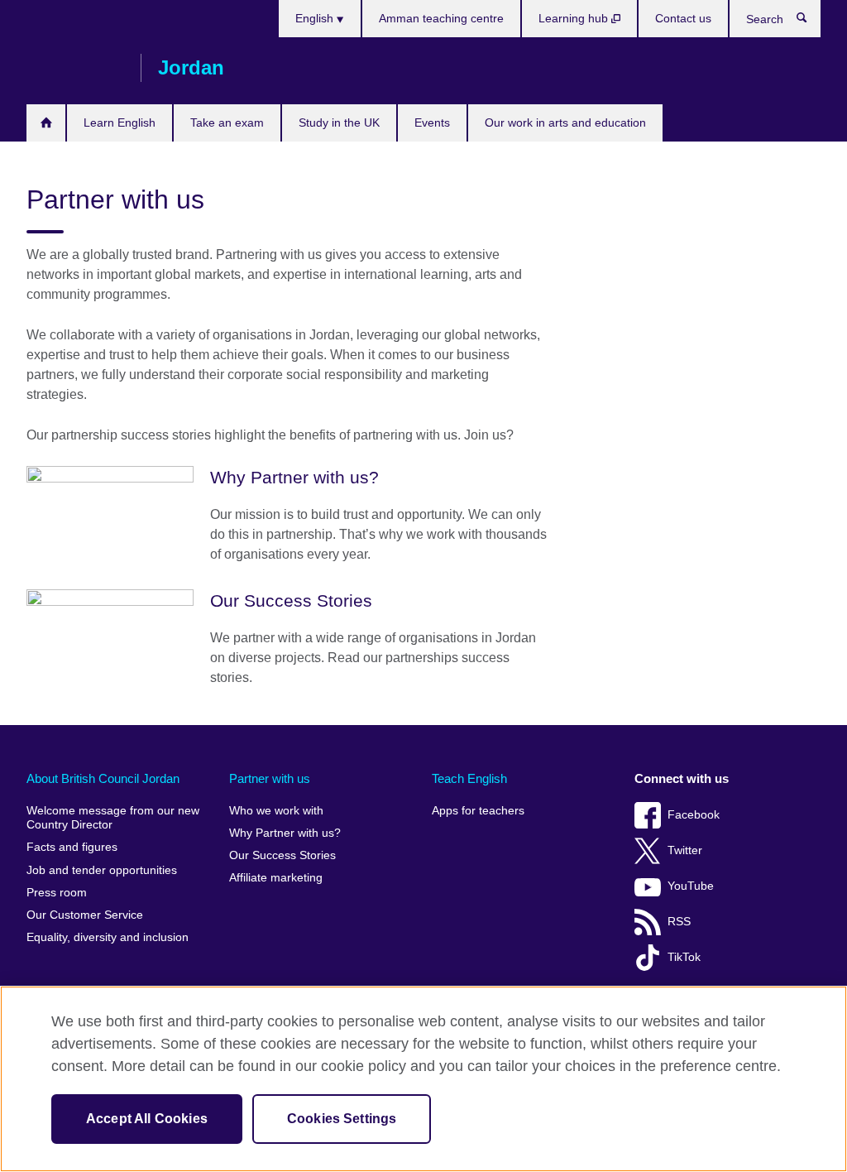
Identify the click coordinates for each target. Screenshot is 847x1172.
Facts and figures (71, 847)
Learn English (120, 122)
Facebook (694, 815)
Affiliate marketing (276, 878)
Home (45, 123)
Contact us (683, 18)
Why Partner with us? (285, 833)
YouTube (691, 886)
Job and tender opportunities (101, 870)
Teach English (469, 778)
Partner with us (269, 778)
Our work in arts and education (565, 122)
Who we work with (276, 811)
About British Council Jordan (102, 778)
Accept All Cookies (147, 1119)
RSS (679, 921)
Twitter (685, 850)
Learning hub (574, 18)
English (316, 18)
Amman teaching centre (441, 18)
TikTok (684, 957)
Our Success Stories (282, 855)
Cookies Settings (342, 1119)
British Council (75, 68)
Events (432, 122)
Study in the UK (339, 122)
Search (810, 21)
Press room (56, 892)
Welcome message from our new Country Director (112, 818)
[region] (423, 1079)
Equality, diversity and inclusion (107, 937)
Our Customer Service (84, 915)
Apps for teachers (478, 811)
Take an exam (227, 122)
